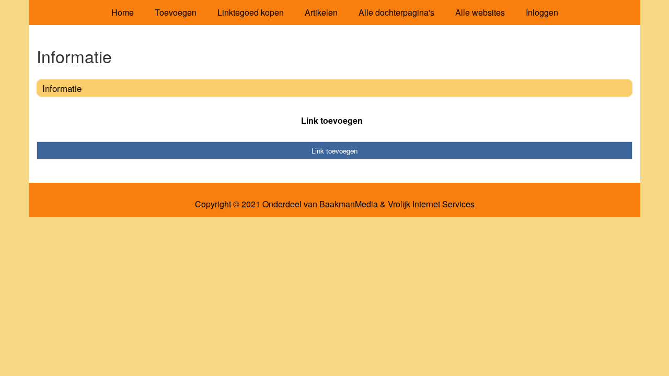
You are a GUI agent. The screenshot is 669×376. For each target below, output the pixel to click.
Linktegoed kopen (250, 12)
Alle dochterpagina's (396, 12)
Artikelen (321, 12)
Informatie (62, 88)
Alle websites (480, 12)
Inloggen (542, 12)
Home (122, 12)
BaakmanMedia (348, 204)
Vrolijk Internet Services (431, 204)
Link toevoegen (332, 120)
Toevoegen (176, 12)
